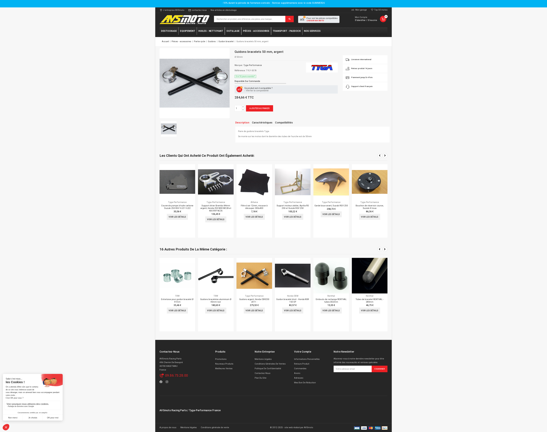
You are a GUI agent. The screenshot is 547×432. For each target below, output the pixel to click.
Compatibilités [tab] (284, 122)
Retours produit (301, 364)
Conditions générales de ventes (270, 364)
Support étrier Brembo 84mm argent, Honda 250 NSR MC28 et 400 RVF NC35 (215, 208)
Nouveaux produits (224, 364)
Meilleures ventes (224, 368)
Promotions (220, 359)
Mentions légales (263, 359)
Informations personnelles (307, 359)
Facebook (161, 382)
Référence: (240, 70)
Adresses (298, 378)
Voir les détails (177, 217)
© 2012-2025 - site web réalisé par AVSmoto (291, 427)
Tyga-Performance (252, 65)
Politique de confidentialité (268, 368)
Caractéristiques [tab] (262, 122)
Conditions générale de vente (215, 427)
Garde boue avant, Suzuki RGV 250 (331, 205)
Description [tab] (242, 122)
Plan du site (260, 378)
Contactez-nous (169, 351)
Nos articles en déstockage (224, 10)
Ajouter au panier (259, 108)
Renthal (331, 296)
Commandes (300, 368)
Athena (254, 202)
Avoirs (297, 373)
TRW (177, 296)
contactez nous (199, 10)
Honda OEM (292, 296)
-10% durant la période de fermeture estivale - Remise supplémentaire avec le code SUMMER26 (273, 3)
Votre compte (302, 351)
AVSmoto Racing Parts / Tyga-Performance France (190, 410)
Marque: (239, 65)
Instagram (167, 382)
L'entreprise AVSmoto (173, 10)
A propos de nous (168, 427)
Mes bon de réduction (305, 382)
